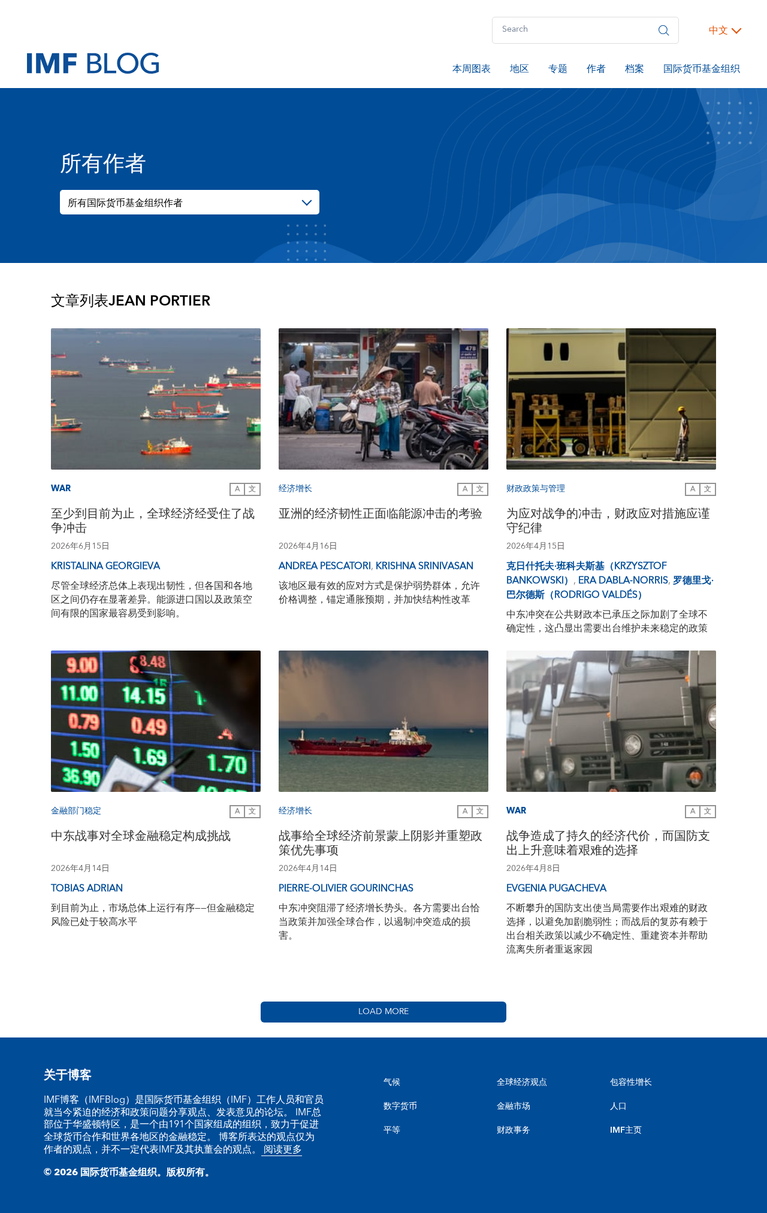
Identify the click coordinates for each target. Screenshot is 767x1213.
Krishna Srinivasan (424, 566)
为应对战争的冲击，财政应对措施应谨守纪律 (608, 523)
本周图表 (471, 70)
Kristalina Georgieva (105, 566)
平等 (392, 1130)
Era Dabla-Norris (623, 580)
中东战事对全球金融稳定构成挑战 (141, 837)
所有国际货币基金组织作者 (125, 203)
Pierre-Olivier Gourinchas (346, 888)
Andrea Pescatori (325, 566)
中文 (718, 30)
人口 (618, 1106)
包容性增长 (631, 1082)
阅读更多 (281, 1149)
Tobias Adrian (87, 888)
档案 (634, 70)
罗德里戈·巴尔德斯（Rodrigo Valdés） (610, 587)
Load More (383, 1012)
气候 (392, 1082)
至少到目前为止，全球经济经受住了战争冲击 (153, 523)
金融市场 (513, 1106)
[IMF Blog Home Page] (93, 62)
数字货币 (400, 1106)
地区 (519, 70)
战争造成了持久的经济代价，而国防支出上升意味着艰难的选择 (608, 845)
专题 (557, 70)
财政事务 (513, 1130)
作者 (596, 70)
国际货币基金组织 (701, 70)
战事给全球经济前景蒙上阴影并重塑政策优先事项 (380, 845)
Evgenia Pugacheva (556, 888)
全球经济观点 (522, 1082)
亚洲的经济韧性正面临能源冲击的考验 (380, 515)
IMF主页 (626, 1130)
